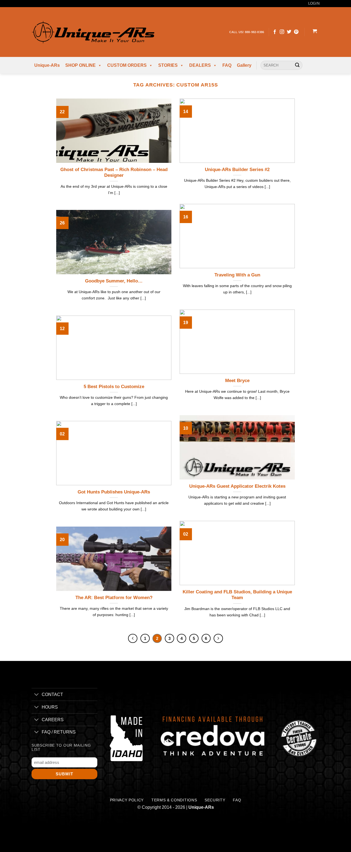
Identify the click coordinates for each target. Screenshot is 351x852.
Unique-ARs (47, 65)
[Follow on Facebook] (275, 32)
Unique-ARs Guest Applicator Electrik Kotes (237, 486)
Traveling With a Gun (237, 275)
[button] (314, 32)
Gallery (244, 65)
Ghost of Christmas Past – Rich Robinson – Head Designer (114, 172)
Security (215, 800)
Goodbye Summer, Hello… (114, 281)
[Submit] (297, 65)
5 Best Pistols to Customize (114, 386)
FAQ (226, 65)
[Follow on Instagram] (282, 32)
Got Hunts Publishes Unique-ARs (114, 492)
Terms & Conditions (174, 800)
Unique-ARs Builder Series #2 (237, 169)
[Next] (218, 638)
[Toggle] (36, 695)
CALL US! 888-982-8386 (246, 32)
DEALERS (200, 65)
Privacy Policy (127, 800)
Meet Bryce (237, 380)
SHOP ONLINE (80, 65)
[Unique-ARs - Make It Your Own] (93, 32)
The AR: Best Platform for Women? (113, 597)
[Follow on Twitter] (289, 32)
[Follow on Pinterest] (296, 32)
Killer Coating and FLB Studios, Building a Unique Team (237, 594)
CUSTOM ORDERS (127, 65)
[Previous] (132, 638)
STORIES (168, 65)
